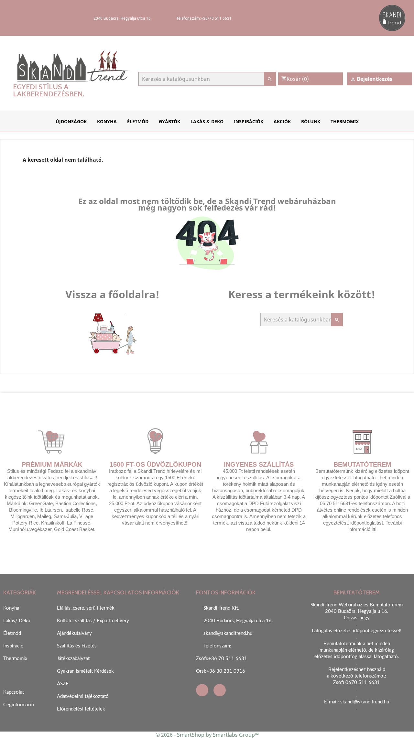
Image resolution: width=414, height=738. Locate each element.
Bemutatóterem (362, 464)
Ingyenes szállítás (259, 464)
